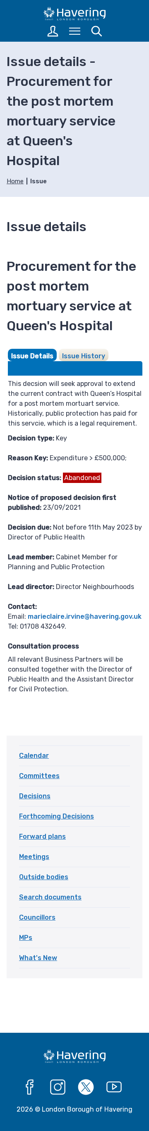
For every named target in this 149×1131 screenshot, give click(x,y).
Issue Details (32, 356)
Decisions (34, 796)
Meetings (34, 857)
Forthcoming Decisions (56, 816)
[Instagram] (58, 1087)
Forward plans (42, 836)
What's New (38, 958)
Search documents (50, 897)
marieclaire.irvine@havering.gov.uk (85, 616)
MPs (25, 938)
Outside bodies (43, 877)
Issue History (83, 356)
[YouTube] (114, 1087)
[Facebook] (29, 1087)
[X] (86, 1087)
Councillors (37, 917)
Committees (39, 776)
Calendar (34, 756)
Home (15, 181)
